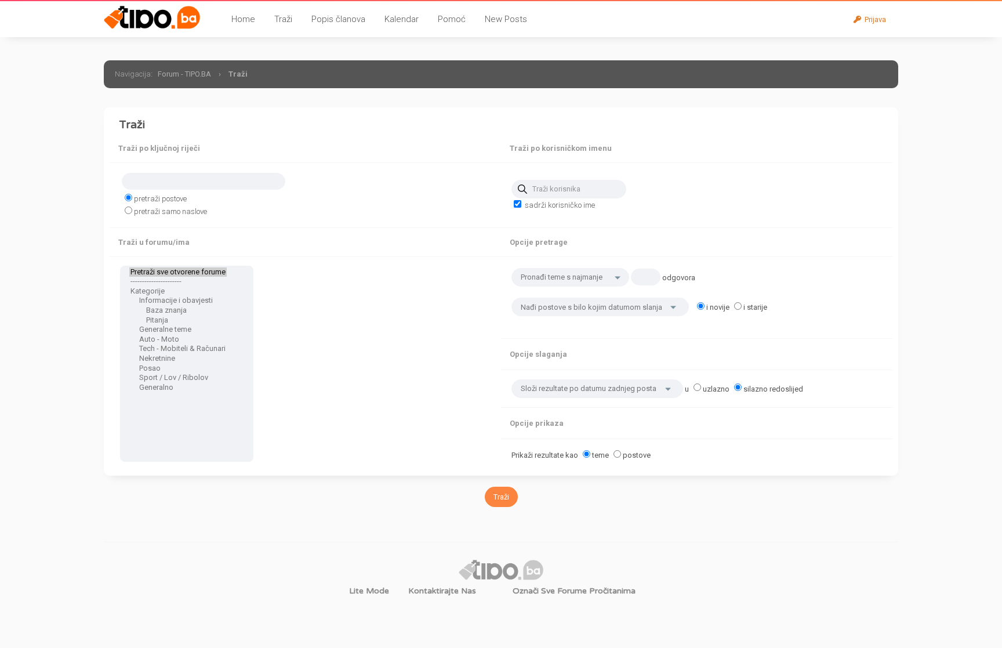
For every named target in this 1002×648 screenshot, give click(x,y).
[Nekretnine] (178, 359)
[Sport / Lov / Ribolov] (178, 378)
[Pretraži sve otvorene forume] (178, 272)
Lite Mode (369, 591)
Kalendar (401, 19)
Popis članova (338, 19)
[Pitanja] (178, 320)
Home (243, 19)
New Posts (506, 19)
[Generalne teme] (178, 330)
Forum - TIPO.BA (184, 74)
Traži (283, 19)
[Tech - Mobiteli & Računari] (178, 349)
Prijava (873, 19)
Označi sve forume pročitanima (574, 591)
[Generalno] (178, 388)
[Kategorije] (178, 291)
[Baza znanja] (178, 311)
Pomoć (452, 19)
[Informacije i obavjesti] (178, 301)
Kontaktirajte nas (442, 591)
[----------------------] (178, 282)
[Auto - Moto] (178, 340)
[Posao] (178, 369)
